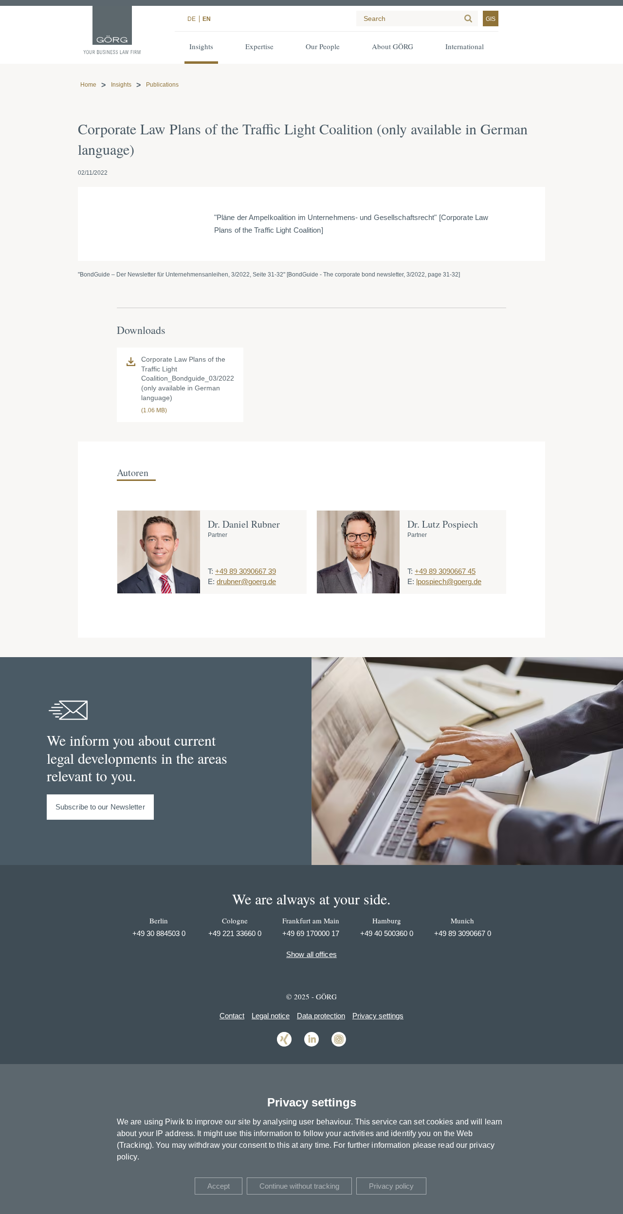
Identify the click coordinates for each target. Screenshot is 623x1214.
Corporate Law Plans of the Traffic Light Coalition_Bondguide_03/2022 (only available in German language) (187, 378)
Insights (121, 84)
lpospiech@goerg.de (448, 581)
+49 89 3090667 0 (462, 933)
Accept (218, 1186)
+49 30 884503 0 (158, 933)
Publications (162, 84)
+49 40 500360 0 (386, 933)
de (191, 19)
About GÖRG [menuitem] (392, 46)
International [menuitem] (464, 46)
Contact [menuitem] (232, 1016)
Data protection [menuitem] (321, 1016)
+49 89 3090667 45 (445, 571)
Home (88, 84)
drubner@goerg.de (246, 581)
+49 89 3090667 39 (245, 571)
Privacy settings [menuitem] (377, 1016)
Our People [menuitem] (323, 46)
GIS (490, 19)
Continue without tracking (299, 1186)
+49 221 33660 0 (234, 933)
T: (210, 571)
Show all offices (311, 954)
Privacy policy (391, 1186)
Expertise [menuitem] (259, 46)
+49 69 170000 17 (310, 933)
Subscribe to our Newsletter (100, 807)
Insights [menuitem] (201, 46)
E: (211, 581)
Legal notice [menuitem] (271, 1016)
